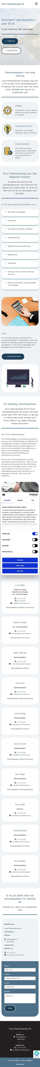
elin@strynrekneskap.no (21, 694)
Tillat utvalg (20, 565)
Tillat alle (20, 560)
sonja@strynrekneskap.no (21, 842)
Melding (7, 992)
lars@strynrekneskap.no (21, 603)
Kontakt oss (17, 89)
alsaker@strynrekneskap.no (21, 872)
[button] (9, 41)
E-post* (7, 983)
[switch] (35, 539)
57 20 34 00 (21, 599)
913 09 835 (21, 601)
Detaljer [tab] (20, 500)
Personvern (20, 1064)
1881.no (29, 1060)
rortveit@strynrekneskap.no (21, 664)
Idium (17, 1060)
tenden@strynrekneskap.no (21, 633)
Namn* (6, 966)
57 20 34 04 (21, 839)
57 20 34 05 (21, 692)
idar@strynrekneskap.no (21, 785)
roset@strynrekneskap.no (21, 755)
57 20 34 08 (21, 662)
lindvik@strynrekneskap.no (21, 815)
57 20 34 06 (21, 753)
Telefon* (7, 975)
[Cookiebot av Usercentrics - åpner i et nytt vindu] (29, 495)
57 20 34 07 (21, 631)
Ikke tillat (20, 571)
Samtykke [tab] (7, 500)
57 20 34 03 (21, 783)
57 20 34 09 (21, 722)
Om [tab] (33, 500)
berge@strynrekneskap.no (21, 724)
